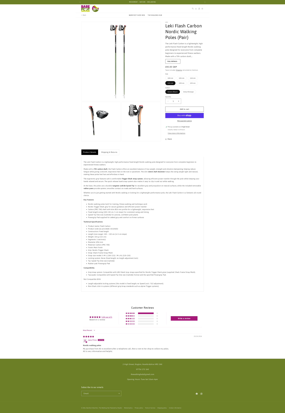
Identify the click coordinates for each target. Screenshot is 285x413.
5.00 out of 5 (107, 317)
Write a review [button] (184, 318)
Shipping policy (162, 408)
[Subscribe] (118, 393)
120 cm (183, 83)
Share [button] (170, 139)
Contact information (175, 408)
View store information (176, 133)
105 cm (183, 78)
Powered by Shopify (116, 408)
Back (84, 15)
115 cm (170, 83)
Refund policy (128, 408)
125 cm (194, 83)
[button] (192, 8)
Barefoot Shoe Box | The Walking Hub (98, 408)
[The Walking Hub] (95, 8)
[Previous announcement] (80, 2)
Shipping (179, 70)
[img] (88, 337)
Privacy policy (139, 408)
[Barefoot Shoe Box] (85, 8)
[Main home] (195, 8)
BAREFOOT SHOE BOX (137, 15)
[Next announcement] (205, 2)
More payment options (184, 121)
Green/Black (173, 92)
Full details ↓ (172, 61)
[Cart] (202, 8)
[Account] (199, 8)
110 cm (194, 78)
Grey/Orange (189, 92)
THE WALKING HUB (155, 15)
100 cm (171, 78)
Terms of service (150, 408)
